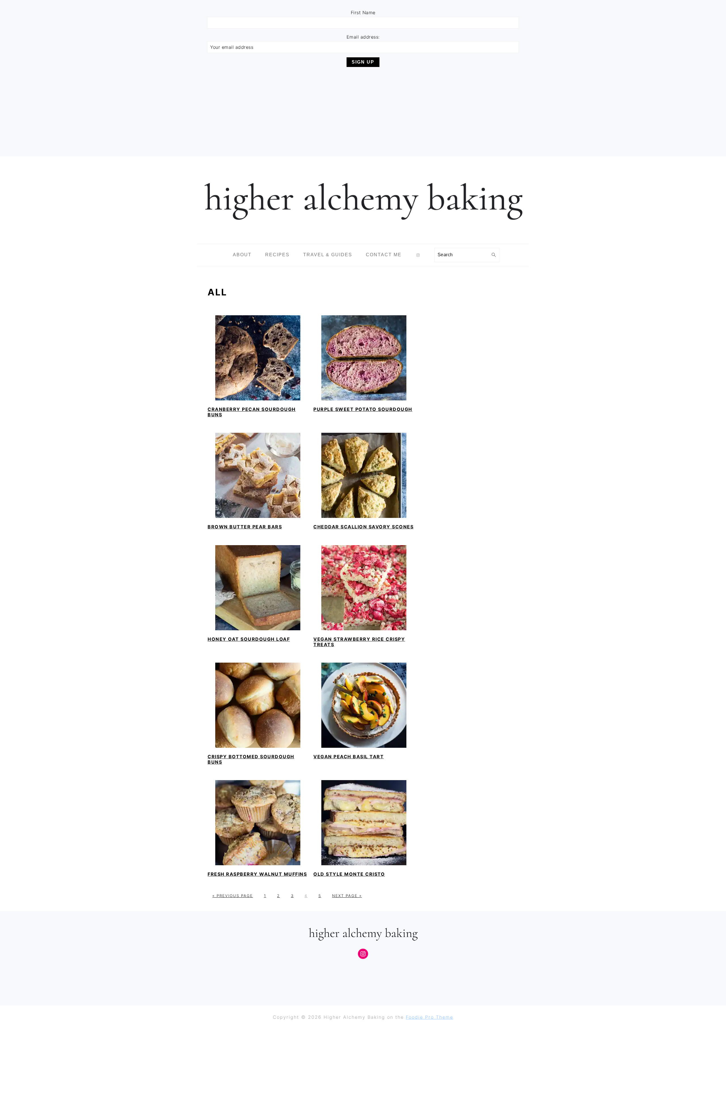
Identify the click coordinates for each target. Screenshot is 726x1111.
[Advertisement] (363, 111)
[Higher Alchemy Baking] (363, 239)
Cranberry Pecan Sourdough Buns (252, 411)
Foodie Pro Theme (429, 1017)
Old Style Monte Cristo (349, 874)
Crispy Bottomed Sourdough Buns (251, 759)
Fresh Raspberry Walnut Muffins (257, 874)
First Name (363, 12)
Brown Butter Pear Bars (245, 527)
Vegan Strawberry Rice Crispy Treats (359, 641)
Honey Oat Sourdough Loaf (249, 639)
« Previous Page (232, 895)
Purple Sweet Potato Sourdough (362, 409)
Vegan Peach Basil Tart (348, 756)
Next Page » (347, 895)
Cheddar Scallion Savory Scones (363, 527)
